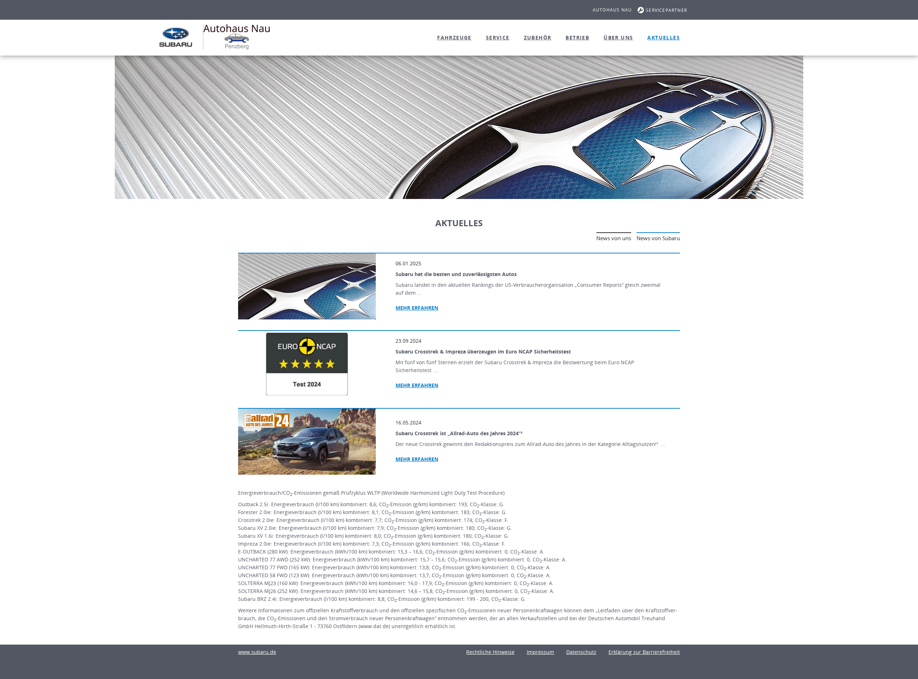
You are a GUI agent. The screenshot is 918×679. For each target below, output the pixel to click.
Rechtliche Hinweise (490, 652)
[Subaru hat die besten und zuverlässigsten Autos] (307, 286)
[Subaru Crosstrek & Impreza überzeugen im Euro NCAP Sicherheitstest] (307, 364)
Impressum (540, 652)
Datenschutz (581, 652)
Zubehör (538, 37)
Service (498, 37)
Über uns (618, 37)
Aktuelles (663, 37)
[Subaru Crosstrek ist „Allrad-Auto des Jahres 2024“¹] (307, 442)
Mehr (417, 307)
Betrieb (577, 37)
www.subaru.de (257, 652)
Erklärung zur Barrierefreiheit (644, 652)
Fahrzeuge (454, 37)
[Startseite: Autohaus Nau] (175, 37)
